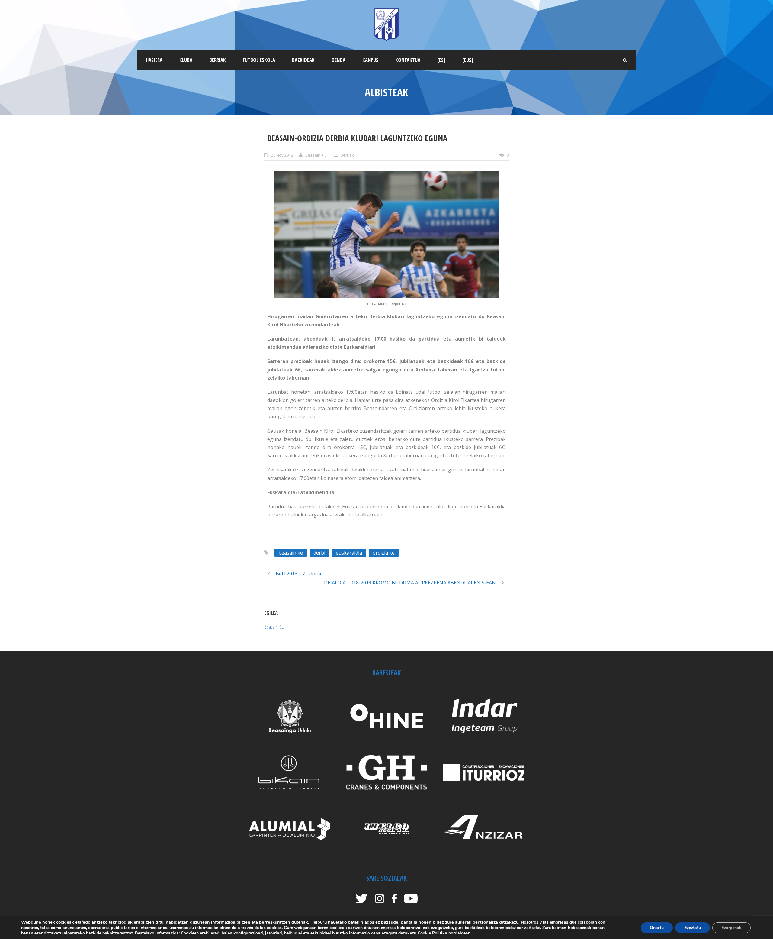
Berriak (347, 155)
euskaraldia (349, 552)
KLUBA (185, 60)
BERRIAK (217, 60)
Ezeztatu (692, 928)
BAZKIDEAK (303, 60)
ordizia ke (384, 552)
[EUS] (467, 60)
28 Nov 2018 (282, 155)
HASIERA (154, 60)
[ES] (441, 60)
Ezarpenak (731, 928)
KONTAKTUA (407, 60)
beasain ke (290, 552)
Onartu (657, 928)
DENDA (338, 60)
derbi (319, 552)
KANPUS (370, 60)
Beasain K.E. (316, 155)
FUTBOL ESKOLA (259, 60)
